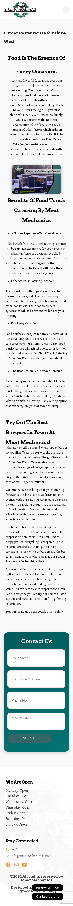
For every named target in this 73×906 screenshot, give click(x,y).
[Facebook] (8, 864)
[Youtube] (24, 864)
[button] (66, 10)
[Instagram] (16, 864)
